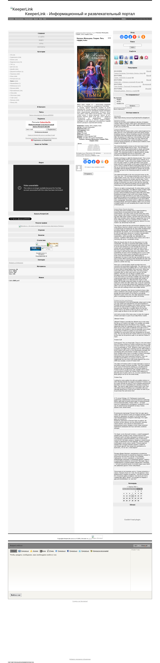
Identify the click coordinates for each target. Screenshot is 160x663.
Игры (12, 76)
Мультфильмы (15, 90)
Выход (36, 19)
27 (129, 500)
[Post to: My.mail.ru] (121, 62)
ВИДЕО (119, 99)
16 (138, 496)
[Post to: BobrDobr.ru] (141, 57)
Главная (11, 19)
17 (141, 496)
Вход (40, 19)
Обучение (13, 95)
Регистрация (29, 19)
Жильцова (87, 154)
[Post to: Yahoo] (136, 57)
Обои (12, 93)
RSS (44, 19)
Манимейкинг (14, 83)
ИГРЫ (119, 101)
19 (127, 498)
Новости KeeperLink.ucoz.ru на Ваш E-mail (41, 135)
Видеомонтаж (14, 62)
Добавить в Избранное (16, 263)
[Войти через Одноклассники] (106, 162)
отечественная (80, 155)
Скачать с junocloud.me (94, 148)
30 (138, 500)
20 (129, 498)
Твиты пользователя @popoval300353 (41, 115)
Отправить (88, 174)
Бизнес (12, 59)
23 (138, 498)
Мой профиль (19, 19)
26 (127, 500)
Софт (12, 97)
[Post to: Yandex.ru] (116, 62)
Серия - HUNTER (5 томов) (123, 77)
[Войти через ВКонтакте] (89, 162)
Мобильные (14, 86)
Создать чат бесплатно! (80, 601)
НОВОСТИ (120, 103)
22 (135, 498)
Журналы (13, 74)
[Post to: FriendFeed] (131, 57)
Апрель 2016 (132, 487)
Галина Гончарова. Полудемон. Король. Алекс (128, 73)
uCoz (90, 538)
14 (93, 32)
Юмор (12, 102)
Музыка (12, 88)
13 (129, 496)
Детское (12, 67)
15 (135, 496)
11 (124, 496)
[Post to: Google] (126, 57)
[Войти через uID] (85, 162)
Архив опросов (127, 107)
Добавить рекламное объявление (80, 659)
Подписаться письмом (41, 132)
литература (88, 155)
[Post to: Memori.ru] (146, 57)
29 (135, 500)
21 (132, 498)
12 (127, 496)
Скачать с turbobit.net (94, 146)
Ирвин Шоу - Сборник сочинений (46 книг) (127, 82)
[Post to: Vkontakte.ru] (131, 62)
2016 (83, 32)
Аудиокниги (14, 57)
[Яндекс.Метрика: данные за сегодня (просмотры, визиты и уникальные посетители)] (41, 245)
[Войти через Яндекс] (98, 162)
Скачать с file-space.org (93, 150)
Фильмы (13, 100)
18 (124, 498)
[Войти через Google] (102, 162)
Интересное (14, 78)
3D (11, 55)
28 (132, 500)
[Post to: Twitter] (116, 57)
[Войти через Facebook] (94, 162)
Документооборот (16, 71)
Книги (12, 81)
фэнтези (92, 154)
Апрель (89, 32)
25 (124, 500)
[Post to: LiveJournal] (126, 62)
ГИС (11, 64)
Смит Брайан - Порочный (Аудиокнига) (126, 86)
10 (141, 493)
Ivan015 (78, 154)
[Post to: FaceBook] (121, 57)
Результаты (117, 107)
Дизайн (12, 69)
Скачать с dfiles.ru (94, 145)
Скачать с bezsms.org (94, 147)
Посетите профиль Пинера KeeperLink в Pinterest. (41, 138)
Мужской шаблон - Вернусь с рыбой (125, 91)
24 (141, 498)
